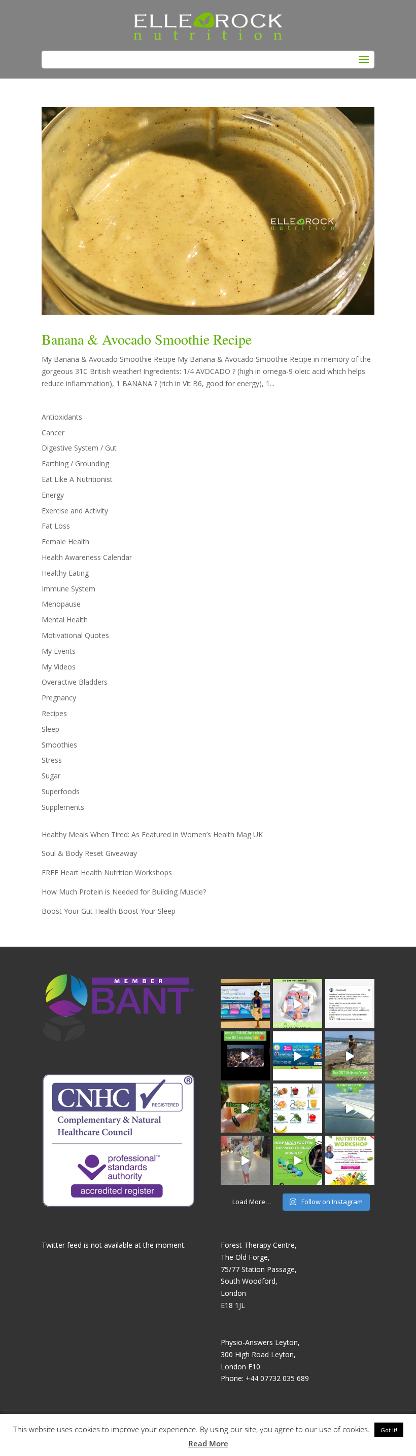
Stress (52, 760)
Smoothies (59, 745)
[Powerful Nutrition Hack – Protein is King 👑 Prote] (297, 1160)
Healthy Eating (65, 573)
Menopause (61, 604)
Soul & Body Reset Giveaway (89, 853)
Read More (208, 1443)
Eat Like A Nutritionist (77, 479)
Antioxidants (62, 417)
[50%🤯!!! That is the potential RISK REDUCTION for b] (349, 1003)
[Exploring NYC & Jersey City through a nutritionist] (349, 1108)
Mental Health (65, 619)
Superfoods (61, 791)
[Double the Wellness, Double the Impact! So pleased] (349, 1055)
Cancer (53, 432)
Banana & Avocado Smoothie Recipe (147, 339)
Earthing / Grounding (75, 463)
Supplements (63, 807)
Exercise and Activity (75, 510)
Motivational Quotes (75, 635)
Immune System (68, 588)
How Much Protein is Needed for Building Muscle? (124, 892)
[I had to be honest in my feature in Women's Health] (297, 1003)
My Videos (59, 666)
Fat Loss (56, 526)
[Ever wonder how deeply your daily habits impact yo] (245, 1003)
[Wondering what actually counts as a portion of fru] (297, 1108)
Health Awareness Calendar (87, 557)
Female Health (65, 541)
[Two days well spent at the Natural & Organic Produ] (245, 1160)
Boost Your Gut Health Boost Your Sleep (109, 911)
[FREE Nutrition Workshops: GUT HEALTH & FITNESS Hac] (349, 1160)
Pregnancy (59, 697)
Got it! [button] (388, 1430)
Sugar (51, 775)
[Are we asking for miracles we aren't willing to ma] (245, 1055)
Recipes (54, 713)
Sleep (50, 729)
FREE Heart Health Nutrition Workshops (107, 872)
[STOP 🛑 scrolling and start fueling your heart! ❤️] (297, 1055)
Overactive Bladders (75, 682)
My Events (59, 651)
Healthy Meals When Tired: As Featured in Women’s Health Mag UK (152, 834)
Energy (53, 495)
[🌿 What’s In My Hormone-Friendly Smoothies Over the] (245, 1108)
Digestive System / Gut (79, 448)
